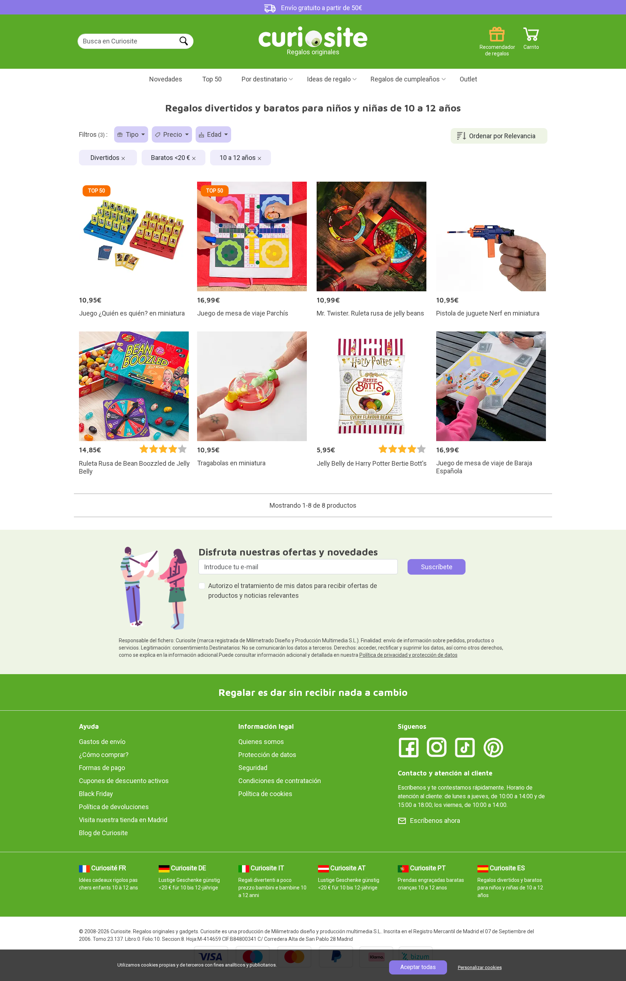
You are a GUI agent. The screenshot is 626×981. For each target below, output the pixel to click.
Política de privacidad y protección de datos (408, 655)
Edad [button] (214, 134)
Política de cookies (265, 794)
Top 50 (212, 79)
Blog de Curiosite (103, 833)
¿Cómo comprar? (104, 754)
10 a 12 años (238, 157)
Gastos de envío (102, 741)
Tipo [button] (132, 134)
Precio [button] (172, 134)
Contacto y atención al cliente (445, 773)
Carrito (531, 44)
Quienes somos (261, 741)
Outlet (468, 79)
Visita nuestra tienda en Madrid (123, 820)
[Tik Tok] (465, 747)
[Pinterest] (493, 747)
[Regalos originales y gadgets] (313, 36)
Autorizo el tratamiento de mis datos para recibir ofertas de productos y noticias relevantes (292, 590)
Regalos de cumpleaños (405, 79)
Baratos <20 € (171, 157)
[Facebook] (409, 747)
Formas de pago (102, 767)
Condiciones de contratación (279, 781)
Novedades (165, 79)
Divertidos (106, 157)
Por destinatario (264, 79)
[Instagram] (437, 747)
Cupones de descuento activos (124, 781)
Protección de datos (267, 754)
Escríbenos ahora (435, 820)
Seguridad (252, 767)
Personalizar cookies (480, 967)
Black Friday (96, 794)
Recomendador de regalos (497, 44)
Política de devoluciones (114, 807)
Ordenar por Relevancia (502, 136)
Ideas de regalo (329, 79)
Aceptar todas (418, 967)
